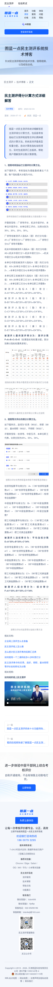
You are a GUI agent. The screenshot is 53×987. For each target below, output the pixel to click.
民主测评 (9, 3)
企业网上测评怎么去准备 (16, 641)
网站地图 (24, 978)
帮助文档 (27, 885)
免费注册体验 (26, 820)
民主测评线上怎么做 (14, 646)
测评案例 (27, 877)
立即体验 (26, 787)
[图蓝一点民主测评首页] (11, 14)
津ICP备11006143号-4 (29, 970)
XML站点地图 (11, 978)
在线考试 (22, 3)
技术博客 (21, 82)
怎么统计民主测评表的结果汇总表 (20, 651)
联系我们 (29, 981)
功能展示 (27, 889)
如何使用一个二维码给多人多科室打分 (23, 657)
